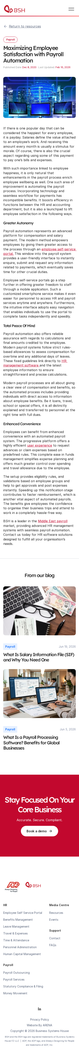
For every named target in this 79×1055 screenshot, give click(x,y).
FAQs (52, 945)
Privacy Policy (39, 1019)
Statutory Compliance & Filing (23, 986)
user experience (39, 445)
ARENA (47, 1025)
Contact (54, 938)
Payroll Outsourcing (16, 972)
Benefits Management (18, 919)
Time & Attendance (16, 940)
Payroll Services (14, 979)
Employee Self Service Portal (22, 912)
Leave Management (16, 926)
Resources (56, 912)
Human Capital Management (22, 954)
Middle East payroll (52, 521)
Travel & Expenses (15, 933)
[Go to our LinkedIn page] (39, 1009)
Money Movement (15, 993)
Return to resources (25, 26)
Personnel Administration (20, 947)
